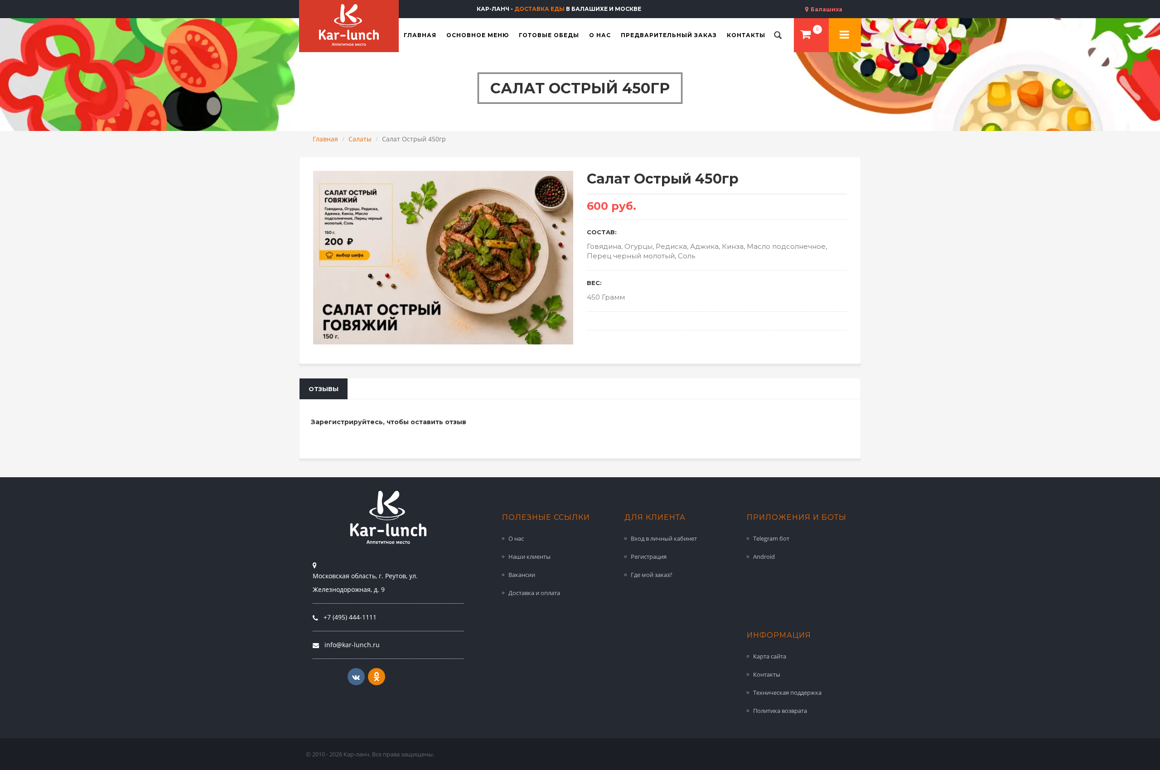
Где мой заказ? (651, 575)
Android (764, 556)
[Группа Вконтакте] (356, 676)
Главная (325, 139)
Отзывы (323, 388)
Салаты (360, 139)
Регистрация (649, 556)
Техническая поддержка (787, 692)
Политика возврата (780, 711)
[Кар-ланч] (349, 25)
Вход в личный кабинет (664, 538)
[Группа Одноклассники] (376, 676)
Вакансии (521, 575)
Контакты (766, 674)
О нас (516, 538)
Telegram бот (771, 538)
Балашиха (825, 9)
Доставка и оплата (534, 593)
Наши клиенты (529, 556)
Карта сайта (769, 656)
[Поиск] (778, 35)
